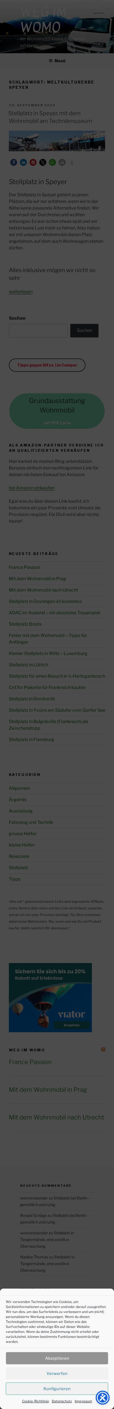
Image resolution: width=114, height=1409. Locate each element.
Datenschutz (62, 1401)
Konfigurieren (57, 1388)
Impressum (83, 1401)
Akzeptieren (57, 1358)
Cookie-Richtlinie (35, 1401)
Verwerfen (57, 1373)
